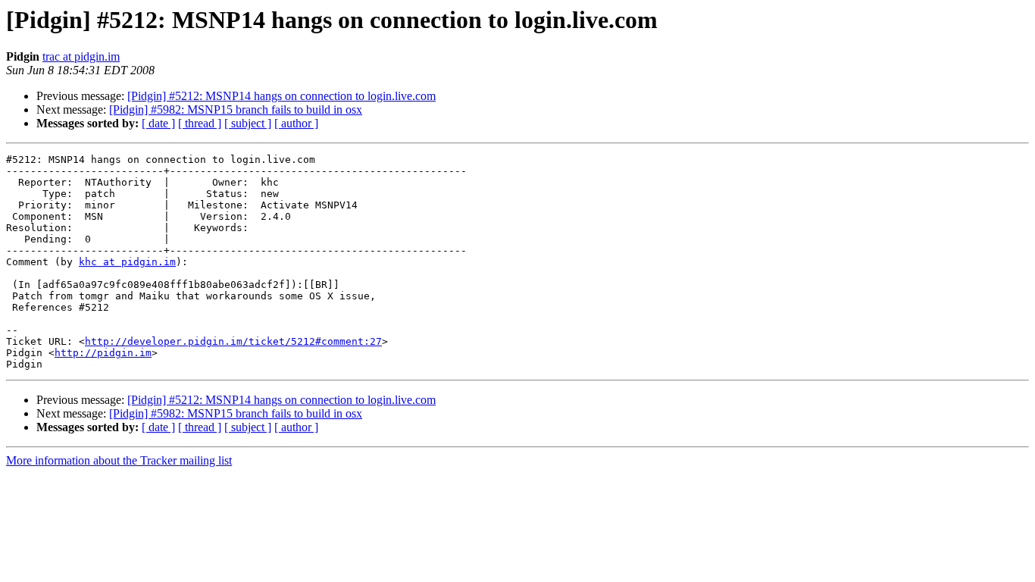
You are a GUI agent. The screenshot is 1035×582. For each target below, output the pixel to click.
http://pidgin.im (103, 352)
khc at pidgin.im (127, 262)
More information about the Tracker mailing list (119, 460)
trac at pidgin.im (81, 56)
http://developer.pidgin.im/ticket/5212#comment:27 (233, 341)
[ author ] (296, 123)
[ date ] (158, 123)
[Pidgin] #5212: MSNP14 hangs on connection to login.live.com (281, 95)
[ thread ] (199, 123)
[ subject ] (247, 123)
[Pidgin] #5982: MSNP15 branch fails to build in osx (235, 109)
